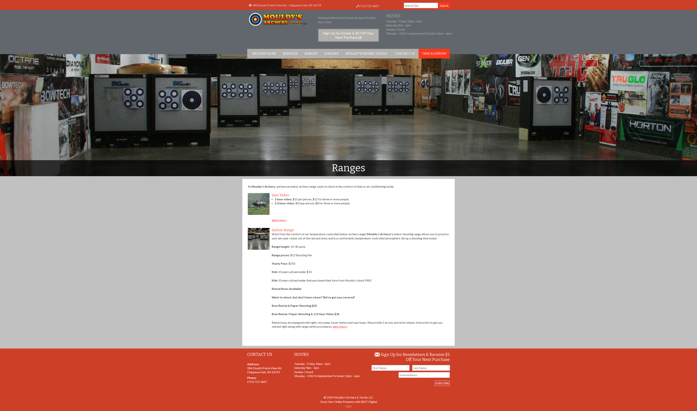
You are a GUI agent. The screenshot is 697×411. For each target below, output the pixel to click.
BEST (364, 401)
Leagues (331, 53)
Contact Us (405, 53)
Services (290, 53)
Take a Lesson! (434, 53)
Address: (253, 364)
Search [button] (444, 5)
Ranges (311, 53)
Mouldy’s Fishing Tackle (366, 53)
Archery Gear (264, 53)
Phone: (251, 377)
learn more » (279, 220)
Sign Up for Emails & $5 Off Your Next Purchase (348, 35)
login (348, 406)
